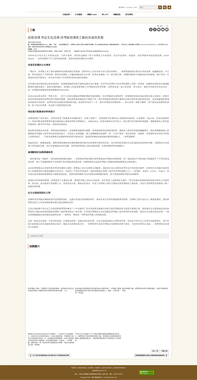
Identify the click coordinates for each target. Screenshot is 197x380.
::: (121, 5)
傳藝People (92, 14)
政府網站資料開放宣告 (119, 368)
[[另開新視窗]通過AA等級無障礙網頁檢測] (146, 372)
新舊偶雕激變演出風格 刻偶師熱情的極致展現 (150, 355)
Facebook (129, 7)
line (159, 29)
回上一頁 (155, 351)
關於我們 (73, 368)
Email (163, 29)
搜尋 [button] (160, 7)
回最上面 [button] (164, 351)
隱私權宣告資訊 (82, 368)
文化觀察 (78, 14)
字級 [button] (169, 7)
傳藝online (40, 6)
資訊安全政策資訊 (107, 368)
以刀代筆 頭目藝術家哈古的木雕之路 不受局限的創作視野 (50, 355)
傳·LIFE (105, 14)
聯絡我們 (97, 368)
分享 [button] (165, 7)
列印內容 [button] (167, 29)
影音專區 (129, 14)
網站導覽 (121, 7)
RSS (135, 7)
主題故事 (66, 14)
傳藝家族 (117, 14)
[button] (51, 268)
